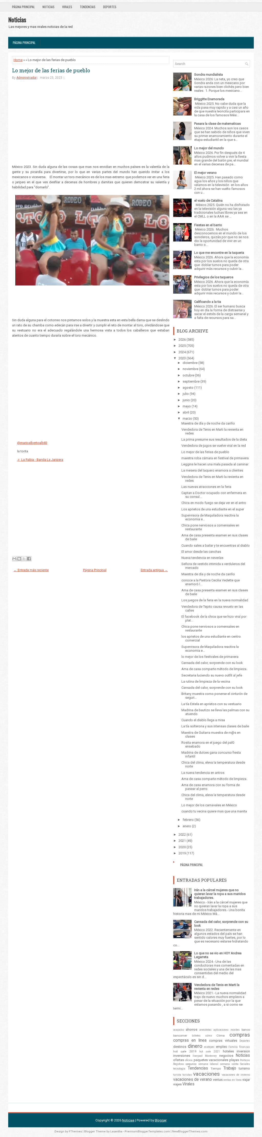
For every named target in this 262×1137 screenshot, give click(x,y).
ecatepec (209, 1047)
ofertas (178, 1060)
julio (186, 394)
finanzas (244, 1047)
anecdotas (205, 1029)
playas (234, 1060)
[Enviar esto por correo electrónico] (14, 558)
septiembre (191, 381)
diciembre (190, 363)
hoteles (228, 1051)
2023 (182, 358)
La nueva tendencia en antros (202, 773)
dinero (195, 1046)
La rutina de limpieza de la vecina (205, 681)
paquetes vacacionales (211, 1060)
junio (186, 400)
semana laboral (208, 1064)
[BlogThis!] (19, 558)
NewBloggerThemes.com (190, 1131)
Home (18, 60)
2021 (182, 841)
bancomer (180, 1035)
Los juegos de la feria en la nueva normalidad (214, 600)
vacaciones (206, 1074)
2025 (182, 346)
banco (246, 1029)
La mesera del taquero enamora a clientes (212, 470)
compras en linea (189, 1040)
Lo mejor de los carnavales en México (209, 805)
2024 (182, 352)
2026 (182, 339)
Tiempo (216, 1068)
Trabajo (229, 1068)
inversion (243, 1051)
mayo (187, 406)
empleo (221, 1047)
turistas (187, 1074)
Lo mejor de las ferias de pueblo (51, 70)
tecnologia (179, 1068)
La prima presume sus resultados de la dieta (214, 439)
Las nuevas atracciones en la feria (206, 487)
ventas (218, 1080)
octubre (188, 375)
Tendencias (87, 7)
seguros (190, 1064)
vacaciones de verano (192, 1079)
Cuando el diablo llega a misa (203, 720)
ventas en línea (232, 1080)
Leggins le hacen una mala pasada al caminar (214, 464)
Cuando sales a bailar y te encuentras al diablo (215, 545)
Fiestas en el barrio (208, 225)
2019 (182, 853)
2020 (182, 847)
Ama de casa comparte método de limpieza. (214, 669)
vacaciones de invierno (236, 1074)
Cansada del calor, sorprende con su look (212, 663)
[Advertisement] (90, 123)
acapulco (178, 1029)
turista (177, 1074)
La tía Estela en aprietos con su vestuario (211, 704)
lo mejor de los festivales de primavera (209, 657)
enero (187, 826)
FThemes (75, 1131)
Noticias (48, 7)
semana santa (229, 1064)
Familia (233, 1047)
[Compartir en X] (24, 558)
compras (240, 1035)
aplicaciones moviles (226, 1029)
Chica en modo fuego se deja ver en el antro (213, 503)
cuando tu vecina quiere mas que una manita (214, 811)
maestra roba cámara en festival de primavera (215, 458)
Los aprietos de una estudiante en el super (212, 509)
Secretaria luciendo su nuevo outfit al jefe (211, 675)
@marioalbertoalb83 (32, 443)
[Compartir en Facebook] (28, 558)
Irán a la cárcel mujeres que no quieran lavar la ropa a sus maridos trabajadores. (220, 894)
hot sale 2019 (184, 1051)
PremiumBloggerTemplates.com (147, 1131)
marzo (187, 418)
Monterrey (211, 1056)
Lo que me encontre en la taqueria (219, 253)
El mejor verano (205, 173)
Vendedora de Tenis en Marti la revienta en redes (216, 987)
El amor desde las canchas (201, 552)
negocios (226, 1056)
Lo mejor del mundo (209, 148)
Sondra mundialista (208, 74)
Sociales (245, 1064)
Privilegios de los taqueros (213, 277)
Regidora (178, 1064)
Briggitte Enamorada (209, 99)
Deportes (109, 7)
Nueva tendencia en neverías (202, 558)
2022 (182, 834)
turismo (244, 1068)
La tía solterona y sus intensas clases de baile (215, 726)
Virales (67, 7)
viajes (177, 1084)
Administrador (26, 77)
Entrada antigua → (154, 570)
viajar (246, 1080)
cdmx (208, 1035)
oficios (189, 1060)
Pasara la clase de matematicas (217, 123)
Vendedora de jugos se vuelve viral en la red (213, 445)
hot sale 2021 (209, 1051)
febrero (188, 820)
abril (186, 412)
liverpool (198, 1056)
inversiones (181, 1056)
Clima (220, 1035)
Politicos (245, 1060)
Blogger (161, 1120)
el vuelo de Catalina (208, 200)
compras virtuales (223, 1040)
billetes (196, 1035)
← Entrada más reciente (31, 570)
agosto (188, 387)
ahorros (191, 1029)
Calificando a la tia (207, 302)
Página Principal (23, 7)
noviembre (190, 369)
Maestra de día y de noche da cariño (208, 423)
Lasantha (116, 1131)
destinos (179, 1047)
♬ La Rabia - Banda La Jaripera (40, 460)
